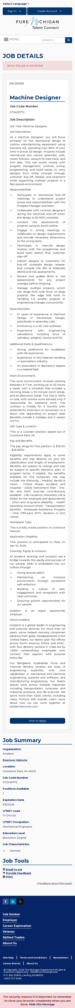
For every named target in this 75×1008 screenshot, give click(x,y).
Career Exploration (17, 926)
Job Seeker (11, 914)
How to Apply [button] (37, 720)
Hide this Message (42, 1004)
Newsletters (60, 957)
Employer (10, 920)
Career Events (11, 963)
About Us (10, 943)
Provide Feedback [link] (18, 873)
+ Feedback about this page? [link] (54, 883)
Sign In (12, 11)
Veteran (9, 931)
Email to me (14, 869)
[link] (37, 22)
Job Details (16, 83)
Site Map (8, 957)
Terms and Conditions (33, 957)
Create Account (47, 11)
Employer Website (15, 760)
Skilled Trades (14, 937)
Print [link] (9, 876)
